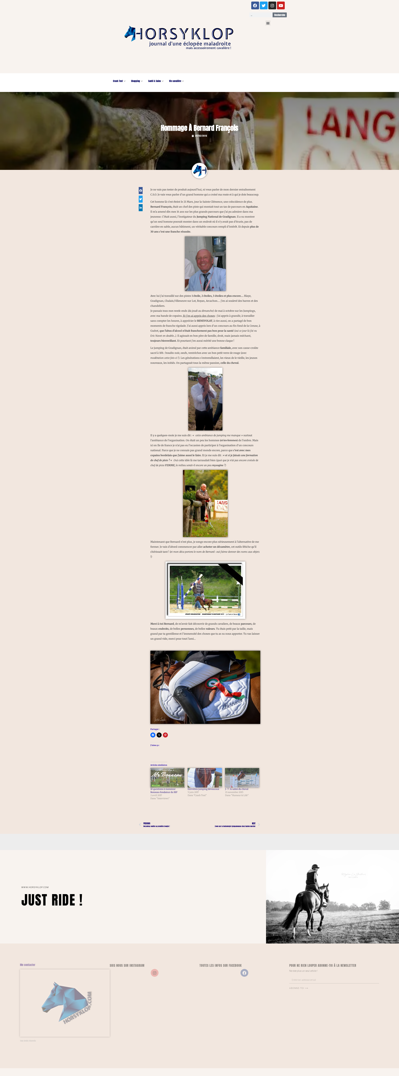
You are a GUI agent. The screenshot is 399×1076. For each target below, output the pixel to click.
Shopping (135, 81)
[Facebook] (255, 5)
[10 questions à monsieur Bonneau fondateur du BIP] (167, 778)
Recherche (279, 15)
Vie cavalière (175, 81)
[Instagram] (272, 5)
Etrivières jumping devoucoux (203, 789)
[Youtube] (281, 5)
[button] (268, 23)
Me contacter (27, 965)
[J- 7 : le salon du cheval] (242, 778)
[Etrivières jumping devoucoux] (205, 778)
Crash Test (118, 81)
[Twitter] (264, 5)
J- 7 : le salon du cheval (236, 789)
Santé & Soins (154, 81)
